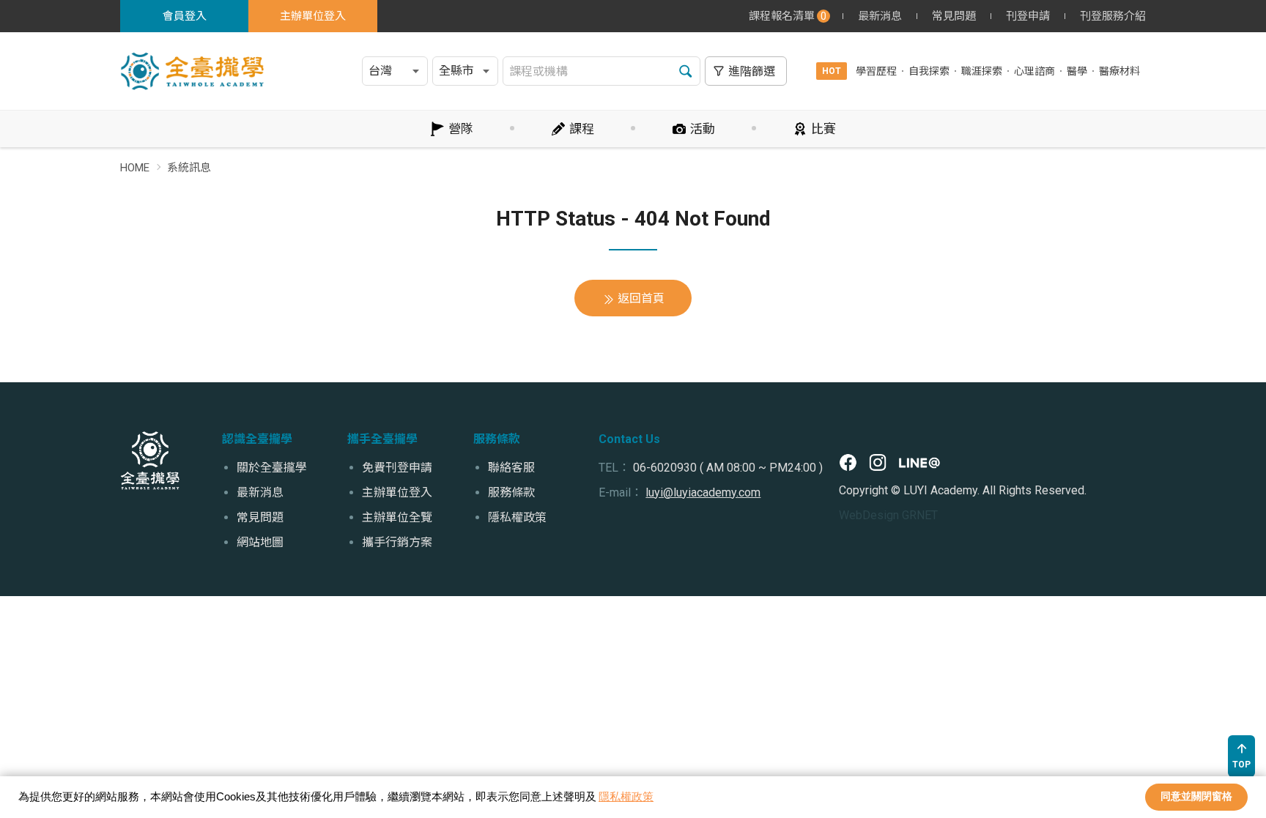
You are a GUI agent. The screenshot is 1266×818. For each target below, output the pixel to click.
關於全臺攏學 (272, 468)
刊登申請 (1028, 16)
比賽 (823, 129)
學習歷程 (876, 71)
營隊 (460, 129)
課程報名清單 (787, 16)
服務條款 (511, 492)
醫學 (1077, 71)
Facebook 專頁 (848, 462)
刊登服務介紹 (1113, 16)
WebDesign (869, 515)
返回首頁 (641, 298)
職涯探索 (981, 71)
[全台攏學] (150, 460)
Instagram (877, 462)
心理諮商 (1034, 71)
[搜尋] (685, 71)
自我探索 (928, 71)
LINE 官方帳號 (919, 462)
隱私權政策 (626, 796)
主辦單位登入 (313, 16)
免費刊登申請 (397, 468)
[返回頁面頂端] (1241, 756)
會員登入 (185, 16)
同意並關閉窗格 (1196, 796)
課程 (581, 129)
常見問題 (954, 16)
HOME (134, 167)
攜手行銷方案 (397, 542)
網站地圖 (260, 542)
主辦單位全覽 (397, 517)
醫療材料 (1119, 71)
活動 (702, 129)
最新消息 (880, 16)
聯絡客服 (511, 468)
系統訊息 (189, 167)
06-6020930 (665, 468)
